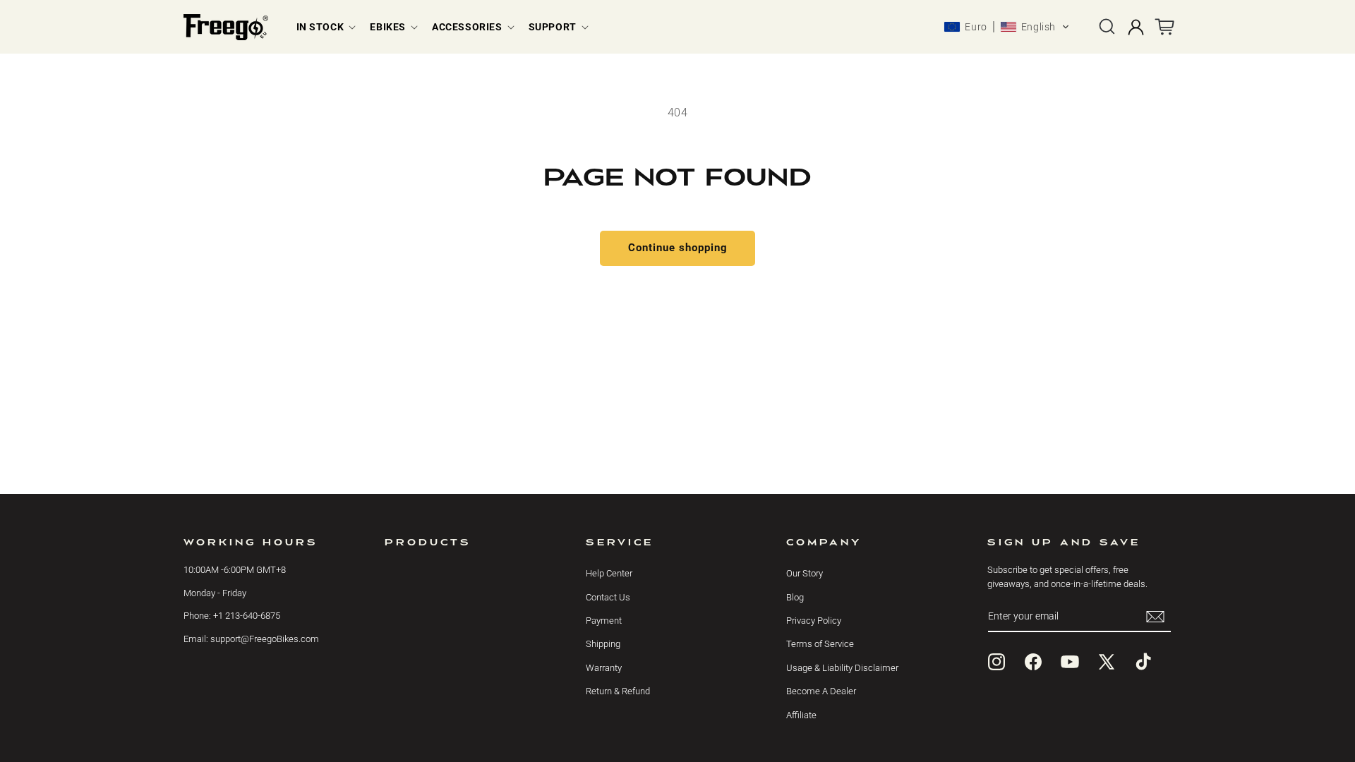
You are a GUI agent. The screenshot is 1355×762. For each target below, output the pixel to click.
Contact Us (608, 597)
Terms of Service (820, 644)
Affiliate (801, 715)
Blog (795, 597)
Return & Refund (618, 691)
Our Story (804, 573)
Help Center (609, 573)
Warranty (604, 668)
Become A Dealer (821, 691)
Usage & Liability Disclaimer (842, 668)
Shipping (603, 644)
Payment (604, 620)
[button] (325, 27)
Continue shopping (678, 247)
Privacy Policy (813, 620)
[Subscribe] (1155, 616)
